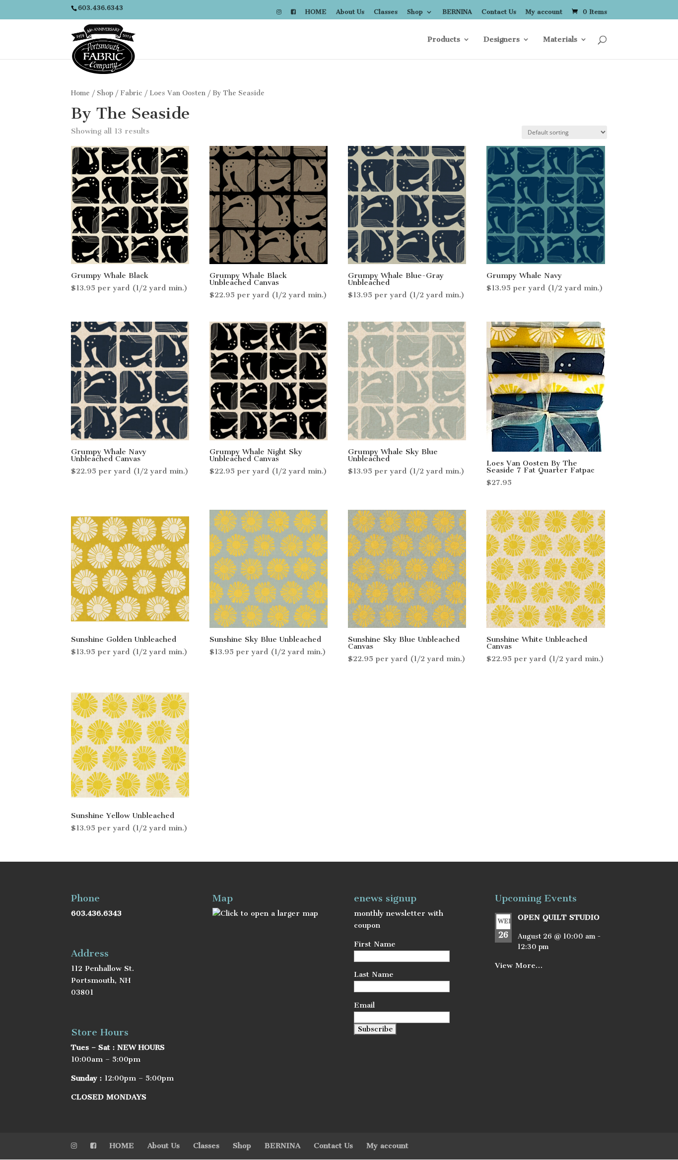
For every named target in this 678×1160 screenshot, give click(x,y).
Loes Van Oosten (177, 93)
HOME (316, 12)
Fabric (131, 93)
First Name (375, 944)
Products (443, 40)
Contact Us (498, 12)
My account (544, 12)
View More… (518, 965)
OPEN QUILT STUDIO (559, 917)
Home (80, 93)
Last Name (374, 974)
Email (364, 1005)
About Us (350, 12)
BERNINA (457, 12)
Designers (501, 40)
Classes (386, 12)
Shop (415, 12)
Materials (560, 40)
